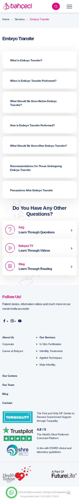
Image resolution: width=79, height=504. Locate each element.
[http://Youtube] (20, 321)
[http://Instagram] (12, 321)
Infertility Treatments (51, 351)
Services (20, 19)
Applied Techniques (51, 357)
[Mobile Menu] (69, 6)
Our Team (8, 384)
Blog (5, 393)
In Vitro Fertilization (50, 344)
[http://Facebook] (4, 321)
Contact (7, 402)
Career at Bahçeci (12, 351)
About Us (8, 337)
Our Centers (9, 375)
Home (5, 19)
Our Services (47, 337)
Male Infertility (47, 364)
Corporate (8, 344)
